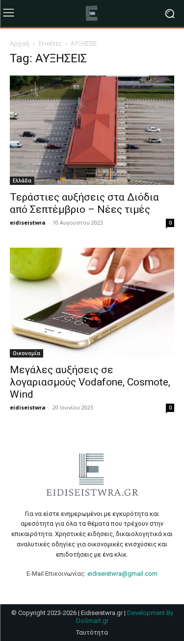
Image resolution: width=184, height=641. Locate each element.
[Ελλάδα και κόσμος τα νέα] (92, 13)
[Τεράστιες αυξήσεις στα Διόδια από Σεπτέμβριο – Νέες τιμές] (92, 130)
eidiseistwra (28, 222)
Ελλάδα (22, 180)
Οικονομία (26, 353)
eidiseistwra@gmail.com (122, 573)
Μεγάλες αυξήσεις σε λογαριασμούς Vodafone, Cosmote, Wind (90, 382)
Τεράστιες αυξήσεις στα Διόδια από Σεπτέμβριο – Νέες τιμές (84, 203)
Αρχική (19, 43)
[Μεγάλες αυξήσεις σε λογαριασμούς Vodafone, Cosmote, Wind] (92, 302)
